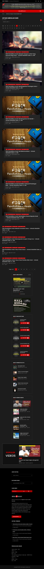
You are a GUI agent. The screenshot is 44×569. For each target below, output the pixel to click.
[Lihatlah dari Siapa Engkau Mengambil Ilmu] (22, 404)
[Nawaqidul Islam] (15, 367)
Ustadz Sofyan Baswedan (23, 320)
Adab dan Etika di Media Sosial (25, 418)
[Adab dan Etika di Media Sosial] (16, 420)
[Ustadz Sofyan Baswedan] (16, 322)
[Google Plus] (36, 1)
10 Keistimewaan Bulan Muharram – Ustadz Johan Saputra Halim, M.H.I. (14, 1)
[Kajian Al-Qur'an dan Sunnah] (22, 11)
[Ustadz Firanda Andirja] (16, 338)
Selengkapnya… (16, 516)
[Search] (40, 11)
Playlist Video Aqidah (22, 377)
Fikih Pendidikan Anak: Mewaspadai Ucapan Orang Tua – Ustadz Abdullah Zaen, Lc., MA (20, 239)
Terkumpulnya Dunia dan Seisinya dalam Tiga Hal (22, 524)
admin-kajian (9, 57)
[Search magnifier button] (28, 491)
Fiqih (6, 84)
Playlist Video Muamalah (23, 383)
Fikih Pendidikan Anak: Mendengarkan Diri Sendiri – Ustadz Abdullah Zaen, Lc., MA (20, 119)
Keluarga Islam (18, 84)
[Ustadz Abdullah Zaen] (16, 346)
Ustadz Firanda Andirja (25, 335)
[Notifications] (40, 1)
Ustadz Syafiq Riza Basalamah (24, 352)
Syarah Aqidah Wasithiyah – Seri (23, 426)
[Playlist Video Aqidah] (15, 378)
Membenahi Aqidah (22, 388)
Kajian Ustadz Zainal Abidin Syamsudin (24, 434)
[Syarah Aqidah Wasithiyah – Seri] (16, 427)
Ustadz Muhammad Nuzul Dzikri (19, 279)
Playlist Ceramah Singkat (23, 371)
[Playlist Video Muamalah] (15, 384)
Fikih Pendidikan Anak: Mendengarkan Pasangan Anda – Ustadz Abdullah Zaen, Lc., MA (22, 87)
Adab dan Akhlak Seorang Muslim (23, 410)
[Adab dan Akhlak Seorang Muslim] (16, 412)
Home (3, 13)
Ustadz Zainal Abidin (24, 327)
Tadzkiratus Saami (17, 278)
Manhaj (20, 445)
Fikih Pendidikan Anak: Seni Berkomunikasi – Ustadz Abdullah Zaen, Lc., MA (20, 152)
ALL (3, 25)
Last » (35, 269)
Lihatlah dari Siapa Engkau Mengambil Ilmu (25, 404)
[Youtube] (38, 1)
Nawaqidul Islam (21, 365)
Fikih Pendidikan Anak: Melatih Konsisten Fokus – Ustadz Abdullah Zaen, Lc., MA (21, 229)
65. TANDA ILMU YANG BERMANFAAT (18, 289)
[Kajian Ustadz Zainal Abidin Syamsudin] (16, 435)
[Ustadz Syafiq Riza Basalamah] (16, 354)
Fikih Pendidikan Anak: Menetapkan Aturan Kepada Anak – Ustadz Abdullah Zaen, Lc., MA (22, 217)
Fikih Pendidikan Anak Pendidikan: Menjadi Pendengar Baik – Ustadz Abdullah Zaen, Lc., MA (21, 184)
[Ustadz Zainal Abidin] (16, 330)
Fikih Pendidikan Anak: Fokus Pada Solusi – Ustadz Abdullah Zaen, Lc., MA (22, 250)
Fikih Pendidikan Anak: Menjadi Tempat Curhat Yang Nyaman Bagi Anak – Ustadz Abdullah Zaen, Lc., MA (21, 54)
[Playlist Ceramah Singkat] (15, 373)
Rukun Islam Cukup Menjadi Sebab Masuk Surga (22, 537)
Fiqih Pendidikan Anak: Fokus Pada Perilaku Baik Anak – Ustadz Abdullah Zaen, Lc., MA (20, 260)
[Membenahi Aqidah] (15, 390)
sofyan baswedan (32, 445)
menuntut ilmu (25, 445)
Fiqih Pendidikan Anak (11, 84)
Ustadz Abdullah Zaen (25, 84)
